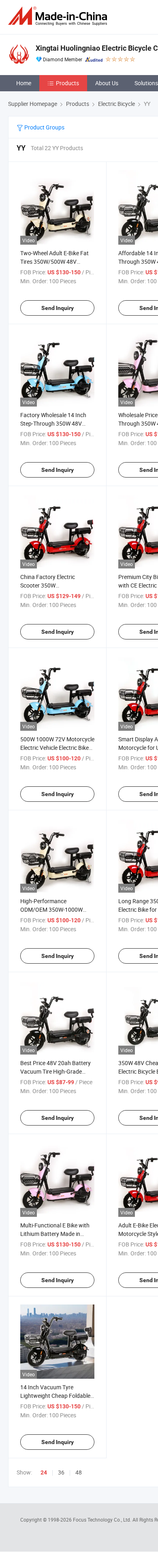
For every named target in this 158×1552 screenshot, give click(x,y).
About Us (106, 83)
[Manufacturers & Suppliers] (59, 16)
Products (67, 83)
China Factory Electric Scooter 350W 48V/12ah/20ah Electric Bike (56, 585)
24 (44, 1472)
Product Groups (43, 127)
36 (61, 1472)
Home (23, 83)
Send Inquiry (57, 308)
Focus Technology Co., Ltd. (102, 1519)
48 (78, 1472)
